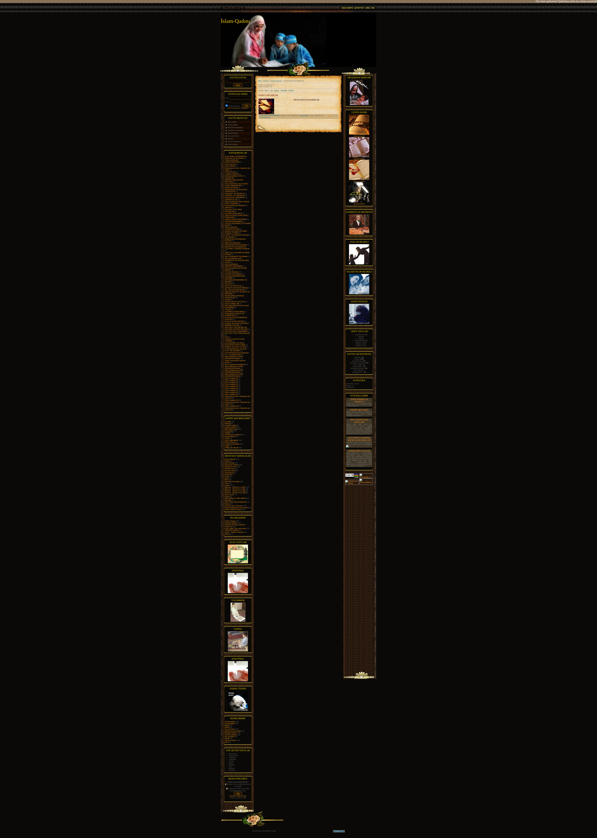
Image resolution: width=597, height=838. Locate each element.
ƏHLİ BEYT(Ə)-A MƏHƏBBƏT (236, 331)
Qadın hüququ (230, 521)
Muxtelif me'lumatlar (232, 481)
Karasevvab (233, 755)
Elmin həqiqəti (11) (232, 406)
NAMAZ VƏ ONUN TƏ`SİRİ (235, 347)
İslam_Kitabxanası (361, 340)
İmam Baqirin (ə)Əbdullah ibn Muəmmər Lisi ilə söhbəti (236, 157)
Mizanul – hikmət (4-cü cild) (235, 493)
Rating (276, 90)
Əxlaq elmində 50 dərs (233, 509)
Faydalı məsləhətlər (232, 444)
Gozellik (228, 421)
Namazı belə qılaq (359, 451)
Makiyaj (228, 423)
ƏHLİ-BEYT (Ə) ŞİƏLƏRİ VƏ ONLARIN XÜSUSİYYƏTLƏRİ (236, 328)
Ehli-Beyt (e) (229, 468)
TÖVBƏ (228, 310)
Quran (227, 496)
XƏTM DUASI (230, 172)
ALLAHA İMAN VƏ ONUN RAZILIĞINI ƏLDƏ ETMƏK (235, 344)
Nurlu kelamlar (230, 459)
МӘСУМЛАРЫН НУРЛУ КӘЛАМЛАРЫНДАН (234, 357)
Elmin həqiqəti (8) (231, 392)
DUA (226, 337)
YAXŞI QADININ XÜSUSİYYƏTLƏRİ (232, 228)
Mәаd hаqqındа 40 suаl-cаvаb (236, 508)
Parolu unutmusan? (233, 108)
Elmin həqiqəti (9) (231, 394)
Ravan (231, 761)
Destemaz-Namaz (232, 465)
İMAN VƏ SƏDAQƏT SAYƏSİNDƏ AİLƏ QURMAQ (236, 244)
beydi (231, 763)
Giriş (367, 8)
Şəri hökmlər (229, 463)
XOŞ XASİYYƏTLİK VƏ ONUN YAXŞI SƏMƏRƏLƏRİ (236, 185)
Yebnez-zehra (361, 344)
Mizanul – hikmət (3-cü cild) (235, 491)
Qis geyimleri (230, 737)
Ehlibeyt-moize (361, 346)
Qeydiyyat (359, 8)
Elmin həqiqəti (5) (231, 386)
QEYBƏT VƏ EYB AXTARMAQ (236, 288)
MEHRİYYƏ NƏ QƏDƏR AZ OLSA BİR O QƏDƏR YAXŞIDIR (237, 248)
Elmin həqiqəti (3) (231, 382)
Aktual (227, 534)
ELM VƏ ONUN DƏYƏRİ (234, 321)
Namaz (227, 504)
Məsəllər (228, 500)
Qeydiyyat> (244, 108)
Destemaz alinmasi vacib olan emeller (359, 438)
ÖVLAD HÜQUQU (232, 272)
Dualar (227, 485)
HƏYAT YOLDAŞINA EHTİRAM (236, 235)
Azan (227, 478)
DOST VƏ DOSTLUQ (233, 286)
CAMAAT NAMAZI (232, 174)
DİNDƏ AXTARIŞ (231, 188)
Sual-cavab (229, 494)
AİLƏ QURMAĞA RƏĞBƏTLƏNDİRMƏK (233, 265)
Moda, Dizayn (230, 442)
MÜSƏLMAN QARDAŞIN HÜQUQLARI (234, 297)
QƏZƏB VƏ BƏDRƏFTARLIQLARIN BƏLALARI (234, 180)
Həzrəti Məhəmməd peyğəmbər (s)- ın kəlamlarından (237, 354)
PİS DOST (229, 284)
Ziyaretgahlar (230, 723)
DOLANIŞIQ (229, 237)
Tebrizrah (232, 757)
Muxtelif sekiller (230, 733)
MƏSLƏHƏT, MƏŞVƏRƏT (235, 198)
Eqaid (227, 461)
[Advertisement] (359, 531)
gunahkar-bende (361, 335)
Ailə (226, 742)
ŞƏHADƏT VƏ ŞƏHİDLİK (234, 193)
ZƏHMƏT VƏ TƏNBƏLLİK (235, 195)
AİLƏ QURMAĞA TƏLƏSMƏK (236, 256)
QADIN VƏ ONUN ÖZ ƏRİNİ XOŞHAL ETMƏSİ (236, 232)
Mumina (232, 768)
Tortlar (227, 438)
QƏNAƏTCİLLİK (231, 200)
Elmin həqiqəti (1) (231, 378)
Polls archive (241, 796)
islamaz (361, 338)
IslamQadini (304, 115)
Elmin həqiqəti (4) (231, 384)
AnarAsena (233, 754)
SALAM (228, 300)
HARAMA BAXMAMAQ (233, 221)
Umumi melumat (359, 410)
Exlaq (227, 476)
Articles (266, 81)
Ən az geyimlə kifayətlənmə (235, 364)
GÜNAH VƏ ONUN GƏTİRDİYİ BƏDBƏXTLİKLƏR (237, 324)
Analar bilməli (230, 436)
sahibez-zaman (361, 342)
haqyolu (361, 336)
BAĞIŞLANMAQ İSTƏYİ (234, 176)
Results (232, 796)
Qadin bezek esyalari (233, 731)
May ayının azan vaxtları (359, 420)
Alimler (227, 727)
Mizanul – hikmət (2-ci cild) (235, 489)
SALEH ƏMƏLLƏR (232, 304)
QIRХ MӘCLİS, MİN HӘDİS (235, 498)
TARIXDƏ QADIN (231, 530)
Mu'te (227, 480)
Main (260, 81)
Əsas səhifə (347, 8)
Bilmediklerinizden (231, 429)
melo (230, 767)
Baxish (291, 90)
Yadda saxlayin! (234, 106)
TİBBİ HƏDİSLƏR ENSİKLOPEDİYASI (232, 161)
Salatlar (227, 433)
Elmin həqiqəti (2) (231, 380)
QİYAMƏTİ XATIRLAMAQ (234, 312)
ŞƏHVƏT (228, 207)
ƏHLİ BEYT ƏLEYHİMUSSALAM (237, 333)
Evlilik (227, 446)
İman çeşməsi (230, 164)
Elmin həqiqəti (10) (232, 400)
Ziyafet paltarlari (231, 735)
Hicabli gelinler (230, 722)
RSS (373, 8)
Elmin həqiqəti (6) (231, 388)
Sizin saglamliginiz (231, 440)
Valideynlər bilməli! (231, 448)
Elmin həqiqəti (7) (231, 390)
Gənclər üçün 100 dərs (233, 506)
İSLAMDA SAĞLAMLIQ (233, 213)
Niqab (227, 738)
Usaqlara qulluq (230, 425)
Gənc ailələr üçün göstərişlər (235, 528)
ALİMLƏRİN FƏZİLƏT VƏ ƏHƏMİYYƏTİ (234, 314)
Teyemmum (229, 472)
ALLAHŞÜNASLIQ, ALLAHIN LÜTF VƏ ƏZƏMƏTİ (236, 350)
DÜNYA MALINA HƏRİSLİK (235, 205)
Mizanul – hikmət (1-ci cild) (235, 487)
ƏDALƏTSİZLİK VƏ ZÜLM (235, 302)
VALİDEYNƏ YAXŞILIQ (233, 274)
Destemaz (229, 474)
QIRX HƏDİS (230, 166)
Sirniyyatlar (229, 431)
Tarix (227, 483)
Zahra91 (232, 770)
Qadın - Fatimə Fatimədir (234, 532)
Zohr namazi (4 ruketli (359, 400)
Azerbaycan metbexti (233, 435)
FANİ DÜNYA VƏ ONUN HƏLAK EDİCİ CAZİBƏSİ (237, 202)
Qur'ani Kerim (230, 729)
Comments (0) (264, 117)
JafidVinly (232, 759)
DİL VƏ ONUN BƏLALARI (235, 290)
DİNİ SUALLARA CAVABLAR (235, 502)
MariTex (232, 765)
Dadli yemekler (230, 427)
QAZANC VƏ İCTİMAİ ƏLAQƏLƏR (233, 210)
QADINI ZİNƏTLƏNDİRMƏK (236, 219)
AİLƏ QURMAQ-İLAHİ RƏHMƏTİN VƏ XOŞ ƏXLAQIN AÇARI (237, 260)
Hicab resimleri (230, 740)
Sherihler (283, 90)
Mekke (227, 725)
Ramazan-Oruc (231, 467)
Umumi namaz (230, 470)
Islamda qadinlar (231, 523)
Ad (272, 90)
